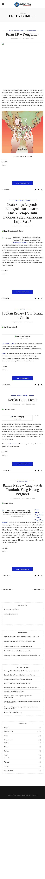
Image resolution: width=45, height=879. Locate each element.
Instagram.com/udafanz (11, 609)
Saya (3, 353)
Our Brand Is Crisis (8, 343)
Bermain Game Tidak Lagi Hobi (14, 691)
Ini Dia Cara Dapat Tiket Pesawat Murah (17, 651)
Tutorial (6, 762)
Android (7, 758)
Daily (6, 736)
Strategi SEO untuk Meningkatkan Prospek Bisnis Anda (21, 637)
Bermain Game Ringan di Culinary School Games (19, 641)
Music (22, 30)
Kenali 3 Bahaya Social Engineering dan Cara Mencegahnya (18, 696)
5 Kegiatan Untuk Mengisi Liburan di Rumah (18, 646)
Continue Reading (22, 183)
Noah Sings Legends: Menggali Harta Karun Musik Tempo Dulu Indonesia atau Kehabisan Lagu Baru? (22, 213)
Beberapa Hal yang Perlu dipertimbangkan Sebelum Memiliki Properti (20, 707)
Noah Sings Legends (20, 242)
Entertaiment (14, 30)
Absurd (6, 727)
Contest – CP (8, 731)
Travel (6, 766)
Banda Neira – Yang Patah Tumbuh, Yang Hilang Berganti (22, 489)
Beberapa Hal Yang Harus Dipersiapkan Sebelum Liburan (22, 655)
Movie (22, 309)
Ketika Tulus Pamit (22, 400)
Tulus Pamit (12, 444)
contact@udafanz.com (11, 614)
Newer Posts (8, 589)
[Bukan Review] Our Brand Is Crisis (22, 315)
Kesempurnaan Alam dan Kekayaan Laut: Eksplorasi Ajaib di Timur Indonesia (22, 702)
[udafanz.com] (22, 4)
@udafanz (16, 38)
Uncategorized (30, 30)
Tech (5, 755)
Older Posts (37, 589)
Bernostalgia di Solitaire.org (13, 712)
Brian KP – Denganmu (22, 34)
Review (6, 751)
